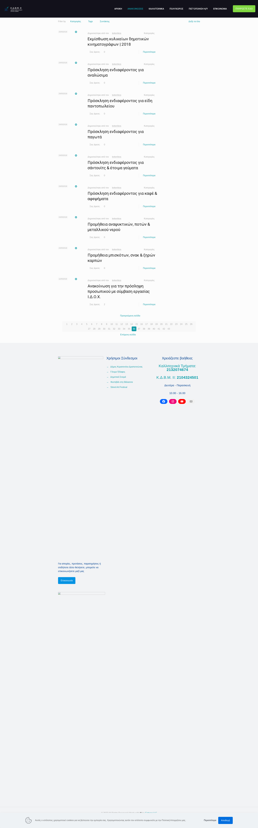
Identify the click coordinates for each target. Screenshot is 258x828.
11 (116, 324)
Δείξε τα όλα (194, 21)
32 (114, 329)
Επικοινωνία (67, 580)
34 (124, 329)
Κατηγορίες (75, 21)
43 (169, 329)
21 (166, 324)
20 (161, 324)
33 (119, 329)
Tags (90, 21)
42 (164, 329)
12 (121, 324)
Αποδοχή (225, 820)
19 (156, 324)
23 (176, 324)
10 (111, 324)
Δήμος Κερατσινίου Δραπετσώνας (126, 367)
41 (159, 329)
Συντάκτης (105, 21)
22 (171, 324)
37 (139, 329)
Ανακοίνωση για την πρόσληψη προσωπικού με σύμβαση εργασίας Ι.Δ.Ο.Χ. (119, 291)
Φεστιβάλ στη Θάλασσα (121, 382)
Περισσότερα (149, 52)
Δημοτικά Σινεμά (118, 377)
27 (89, 329)
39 (149, 329)
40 (154, 329)
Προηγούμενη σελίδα (130, 316)
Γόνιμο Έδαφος (117, 372)
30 (104, 329)
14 (131, 324)
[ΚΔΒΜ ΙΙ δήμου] (15, 8)
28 (94, 329)
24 (181, 324)
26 (191, 324)
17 (146, 324)
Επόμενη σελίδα (128, 334)
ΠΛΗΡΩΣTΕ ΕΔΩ (244, 9)
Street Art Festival (118, 387)
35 (129, 329)
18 (151, 324)
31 (109, 329)
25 (186, 324)
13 (126, 324)
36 (134, 329)
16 (141, 324)
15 (136, 324)
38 (144, 329)
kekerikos (116, 33)
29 (99, 329)
